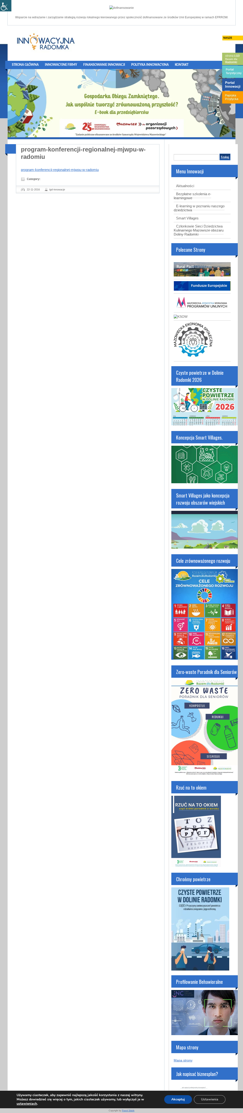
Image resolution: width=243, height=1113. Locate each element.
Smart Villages (187, 218)
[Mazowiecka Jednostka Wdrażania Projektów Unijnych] (202, 309)
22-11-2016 (33, 189)
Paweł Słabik (128, 1110)
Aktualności (185, 186)
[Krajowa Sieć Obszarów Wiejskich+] (180, 316)
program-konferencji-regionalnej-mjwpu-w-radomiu (60, 170)
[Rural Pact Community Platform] (202, 275)
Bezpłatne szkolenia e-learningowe (192, 196)
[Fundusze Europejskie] (202, 289)
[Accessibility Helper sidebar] (5, 5)
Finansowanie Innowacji (104, 65)
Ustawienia (209, 1099)
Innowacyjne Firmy (61, 65)
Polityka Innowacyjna (150, 65)
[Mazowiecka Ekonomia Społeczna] (193, 357)
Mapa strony (183, 1060)
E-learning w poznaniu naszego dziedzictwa (199, 208)
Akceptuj (178, 1099)
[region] (121, 103)
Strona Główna (25, 65)
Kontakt (181, 65)
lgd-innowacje (57, 189)
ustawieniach (27, 1104)
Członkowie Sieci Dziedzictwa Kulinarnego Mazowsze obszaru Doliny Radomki (199, 230)
